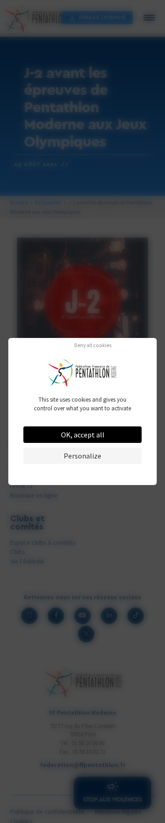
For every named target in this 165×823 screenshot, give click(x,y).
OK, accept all (82, 434)
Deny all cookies (92, 345)
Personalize (82, 455)
